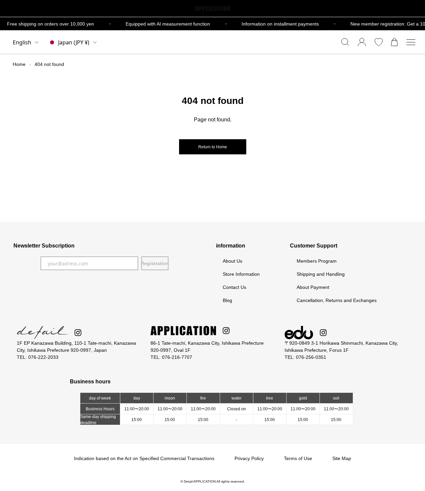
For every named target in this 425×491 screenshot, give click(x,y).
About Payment (313, 287)
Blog (227, 300)
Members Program (317, 261)
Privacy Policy (249, 458)
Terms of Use (298, 458)
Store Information (241, 274)
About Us (232, 261)
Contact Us (234, 287)
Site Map (341, 458)
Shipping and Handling (321, 274)
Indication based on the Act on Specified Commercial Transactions (144, 458)
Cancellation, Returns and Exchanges (337, 300)
